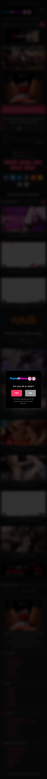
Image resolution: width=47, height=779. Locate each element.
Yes (17, 393)
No (30, 393)
